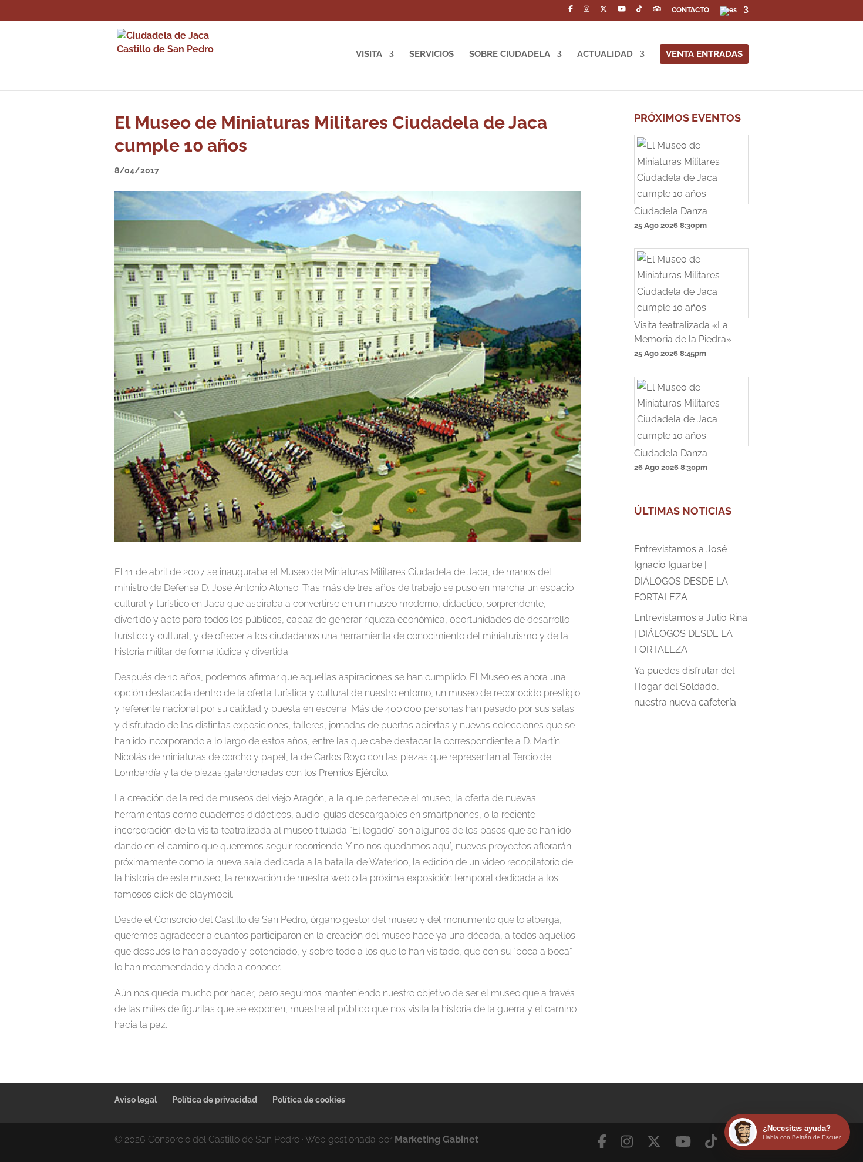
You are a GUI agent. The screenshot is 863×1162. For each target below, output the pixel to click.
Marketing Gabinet (436, 1139)
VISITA (369, 54)
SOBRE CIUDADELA (509, 54)
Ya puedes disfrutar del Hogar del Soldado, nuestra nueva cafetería (685, 686)
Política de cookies (308, 1099)
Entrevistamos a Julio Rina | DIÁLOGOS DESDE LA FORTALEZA (690, 633)
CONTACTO (690, 10)
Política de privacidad (214, 1099)
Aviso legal (135, 1099)
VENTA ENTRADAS (704, 54)
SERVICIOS (431, 54)
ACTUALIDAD (605, 54)
